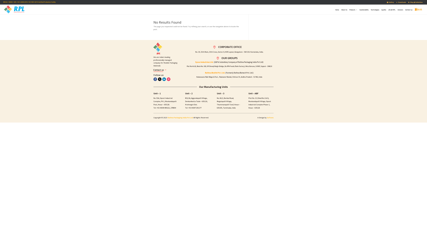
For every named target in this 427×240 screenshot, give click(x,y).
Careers (400, 10)
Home (337, 10)
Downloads (402, 2)
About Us (344, 10)
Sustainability (364, 10)
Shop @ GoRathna (416, 2)
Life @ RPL (391, 10)
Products (352, 10)
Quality (383, 10)
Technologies (375, 10)
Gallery (391, 2)
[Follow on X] (159, 79)
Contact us (408, 10)
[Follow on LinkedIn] (164, 79)
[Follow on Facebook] (155, 79)
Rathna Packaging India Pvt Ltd (180, 117)
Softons (270, 117)
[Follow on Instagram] (168, 79)
